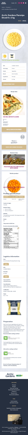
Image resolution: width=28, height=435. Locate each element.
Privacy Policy (14, 430)
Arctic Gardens (14, 401)
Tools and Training (14, 388)
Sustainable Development (14, 389)
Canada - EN (13, 3)
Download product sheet (9, 84)
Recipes (14, 386)
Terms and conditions (14, 394)
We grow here (14, 393)
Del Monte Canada (14, 402)
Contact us (14, 391)
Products (14, 384)
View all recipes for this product (10, 60)
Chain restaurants (14, 409)
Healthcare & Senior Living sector (14, 408)
